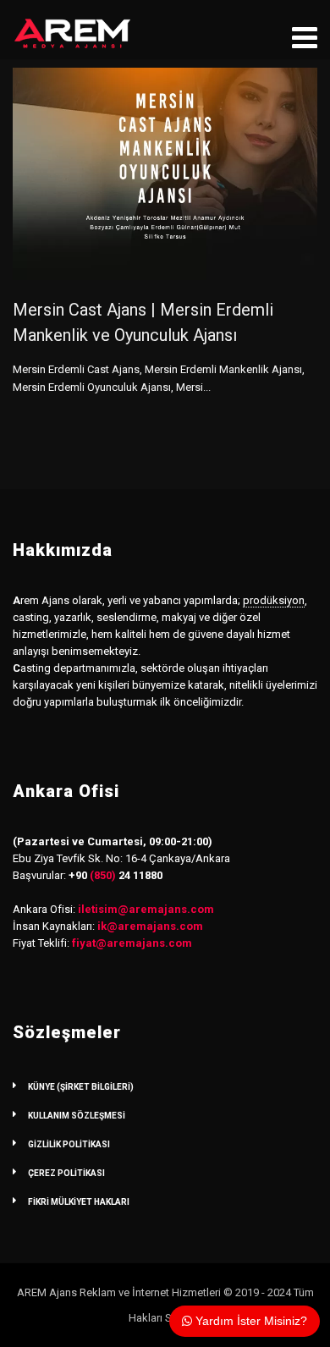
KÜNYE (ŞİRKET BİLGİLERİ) (81, 1086)
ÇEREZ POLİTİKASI (66, 1173)
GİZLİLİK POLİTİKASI (69, 1144)
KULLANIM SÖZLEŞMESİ (76, 1115)
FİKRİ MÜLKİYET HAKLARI (78, 1202)
